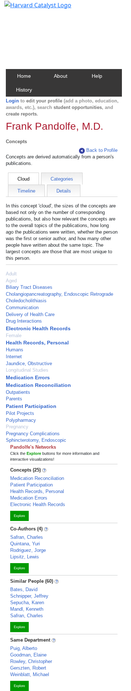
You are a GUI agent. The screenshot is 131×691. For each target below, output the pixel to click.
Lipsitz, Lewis (24, 556)
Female (13, 335)
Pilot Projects (20, 413)
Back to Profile (102, 150)
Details (63, 191)
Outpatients (18, 392)
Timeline (26, 191)
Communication (22, 307)
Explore (19, 516)
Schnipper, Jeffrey (29, 596)
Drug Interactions (24, 321)
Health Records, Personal (37, 343)
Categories (62, 179)
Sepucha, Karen (27, 602)
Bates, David (23, 589)
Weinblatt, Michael (29, 674)
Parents (14, 398)
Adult (11, 273)
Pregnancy (17, 426)
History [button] (24, 90)
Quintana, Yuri (25, 543)
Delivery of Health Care (30, 314)
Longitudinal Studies (27, 370)
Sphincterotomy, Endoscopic (36, 440)
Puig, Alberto (23, 648)
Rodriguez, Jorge (28, 550)
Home (24, 76)
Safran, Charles (26, 537)
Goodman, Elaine (28, 655)
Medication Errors (28, 377)
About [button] (60, 76)
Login (12, 101)
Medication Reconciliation (38, 385)
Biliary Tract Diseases (29, 287)
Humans (14, 349)
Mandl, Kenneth (26, 609)
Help (97, 76)
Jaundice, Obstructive (29, 363)
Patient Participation (31, 406)
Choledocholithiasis (26, 300)
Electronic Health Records (38, 328)
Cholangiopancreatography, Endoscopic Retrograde (59, 294)
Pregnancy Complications (33, 433)
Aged (11, 280)
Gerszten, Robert (28, 668)
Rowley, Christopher (31, 661)
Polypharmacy (21, 420)
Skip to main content (30, 8)
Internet (14, 356)
